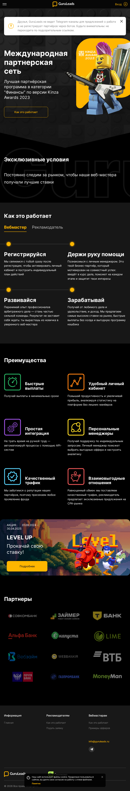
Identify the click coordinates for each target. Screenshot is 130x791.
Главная (9, 722)
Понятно (36, 783)
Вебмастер (15, 227)
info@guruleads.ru (99, 741)
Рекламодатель (47, 227)
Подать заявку (54, 728)
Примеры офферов (99, 728)
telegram (91, 749)
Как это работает (26, 112)
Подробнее (27, 566)
